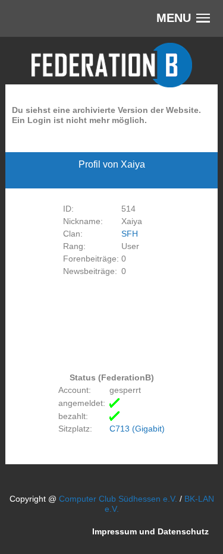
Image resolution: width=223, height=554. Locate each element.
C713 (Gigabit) (137, 428)
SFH (129, 233)
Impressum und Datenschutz (150, 531)
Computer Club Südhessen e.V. (118, 498)
